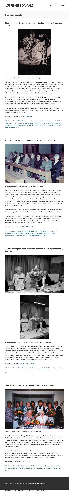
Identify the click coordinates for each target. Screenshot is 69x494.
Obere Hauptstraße (30, 121)
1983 (22, 231)
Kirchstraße (28, 231)
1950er (19, 121)
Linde (27, 125)
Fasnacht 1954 (31, 123)
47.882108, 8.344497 (27, 363)
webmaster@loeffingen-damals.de (37, 483)
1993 (22, 368)
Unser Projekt (40, 491)
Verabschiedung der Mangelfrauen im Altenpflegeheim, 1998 (29, 385)
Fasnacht (24, 123)
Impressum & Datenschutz (15, 491)
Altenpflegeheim (9, 468)
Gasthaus (58, 123)
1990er (19, 368)
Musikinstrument (33, 125)
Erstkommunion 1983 (11, 233)
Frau (18, 233)
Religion (25, 235)
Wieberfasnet (51, 125)
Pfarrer (40, 370)
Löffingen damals (19, 5)
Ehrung (61, 368)
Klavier (23, 125)
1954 (22, 121)
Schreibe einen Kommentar (52, 370)
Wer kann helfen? (53, 121)
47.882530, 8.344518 (27, 227)
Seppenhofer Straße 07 (39, 466)
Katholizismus (18, 235)
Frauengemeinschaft (49, 123)
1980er (19, 231)
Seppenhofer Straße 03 (43, 368)
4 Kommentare (37, 235)
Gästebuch (30, 491)
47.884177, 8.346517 (27, 116)
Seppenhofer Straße (30, 368)
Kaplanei (28, 370)
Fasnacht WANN (39, 123)
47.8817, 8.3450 (26, 461)
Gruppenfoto (8, 125)
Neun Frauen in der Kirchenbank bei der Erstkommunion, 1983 (30, 140)
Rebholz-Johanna (42, 125)
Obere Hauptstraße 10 (42, 121)
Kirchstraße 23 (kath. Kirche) (38, 231)
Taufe (29, 235)
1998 (57, 466)
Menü (63, 5)
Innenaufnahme (17, 125)
